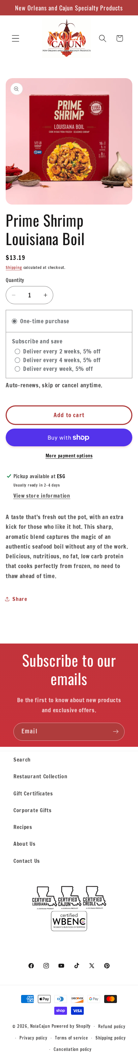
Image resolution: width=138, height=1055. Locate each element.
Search (22, 759)
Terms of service (71, 1038)
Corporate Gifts (32, 810)
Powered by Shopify (71, 1026)
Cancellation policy (72, 1049)
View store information (41, 495)
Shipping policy (110, 1038)
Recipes (22, 827)
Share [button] (19, 599)
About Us (24, 843)
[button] (15, 38)
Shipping (14, 267)
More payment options (69, 456)
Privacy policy (33, 1038)
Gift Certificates (33, 793)
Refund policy (111, 1026)
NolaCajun (40, 1026)
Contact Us (26, 861)
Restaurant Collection (40, 776)
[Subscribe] (115, 732)
